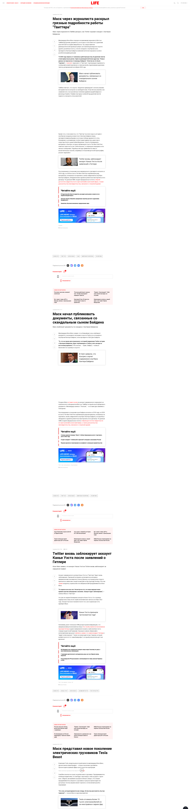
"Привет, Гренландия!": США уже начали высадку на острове (102, 293)
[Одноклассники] (82, 265)
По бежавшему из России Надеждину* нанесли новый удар (62, 789)
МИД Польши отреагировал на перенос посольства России (102, 539)
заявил (60, 583)
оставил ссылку (73, 402)
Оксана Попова (63, 716)
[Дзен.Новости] (67, 265)
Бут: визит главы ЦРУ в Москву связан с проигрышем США (62, 300)
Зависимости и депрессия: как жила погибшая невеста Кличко (82, 789)
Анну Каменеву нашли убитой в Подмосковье (62, 532)
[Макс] (71, 265)
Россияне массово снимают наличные (62, 293)
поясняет (69, 63)
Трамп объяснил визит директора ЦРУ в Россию (61, 539)
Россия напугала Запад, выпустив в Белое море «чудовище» (61, 782)
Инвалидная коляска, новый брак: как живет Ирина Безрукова (102, 300)
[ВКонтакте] (78, 265)
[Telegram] (75, 265)
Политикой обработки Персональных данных (81, 7)
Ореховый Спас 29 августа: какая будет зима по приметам (81, 300)
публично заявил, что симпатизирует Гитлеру (89, 665)
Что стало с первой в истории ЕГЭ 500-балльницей (82, 532)
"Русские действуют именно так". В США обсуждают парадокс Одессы (82, 293)
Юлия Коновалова (64, 227)
